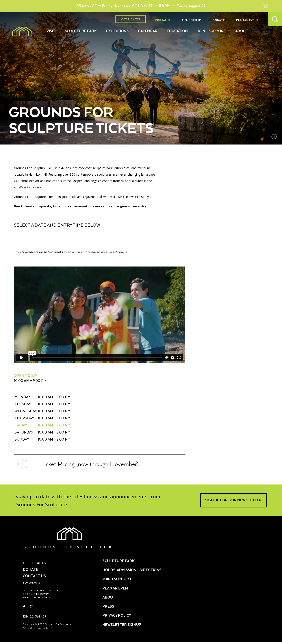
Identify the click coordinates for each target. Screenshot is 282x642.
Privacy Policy (116, 616)
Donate (219, 20)
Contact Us (34, 576)
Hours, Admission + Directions (131, 570)
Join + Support (211, 31)
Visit (50, 31)
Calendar (148, 31)
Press (108, 607)
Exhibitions (117, 31)
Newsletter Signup (121, 625)
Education (177, 31)
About (241, 31)
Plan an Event (247, 20)
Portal (164, 20)
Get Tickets (130, 19)
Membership (191, 20)
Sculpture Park (81, 31)
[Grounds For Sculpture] (22, 31)
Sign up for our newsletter (233, 500)
